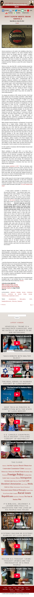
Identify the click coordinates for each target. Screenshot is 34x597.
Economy (26, 471)
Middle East (7, 487)
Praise (26, 587)
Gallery (22, 589)
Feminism (4, 475)
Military (11, 487)
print (18, 23)
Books (10, 587)
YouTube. (10, 12)
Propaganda (15, 493)
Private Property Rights (8, 493)
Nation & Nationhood (25, 487)
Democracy (5, 471)
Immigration (25, 477)
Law (23, 481)
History (18, 478)
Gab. (25, 10)
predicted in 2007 (14, 166)
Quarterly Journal (6, 288)
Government (12, 478)
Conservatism (7, 468)
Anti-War (9, 465)
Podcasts (11, 589)
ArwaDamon (12, 299)
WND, (3, 285)
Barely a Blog (21, 587)
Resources (12, 590)
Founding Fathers (28, 475)
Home (5, 587)
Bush (23, 292)
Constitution (15, 468)
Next (31, 304)
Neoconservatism (6, 490)
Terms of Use (20, 590)
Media (30, 484)
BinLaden (23, 299)
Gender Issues (6, 478)
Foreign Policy (16, 474)
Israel (20, 481)
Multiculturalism (17, 487)
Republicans (7, 496)
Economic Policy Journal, (11, 285)
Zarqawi (19, 301)
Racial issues (24, 493)
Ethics (31, 471)
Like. (13, 10)
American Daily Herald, (8, 286)
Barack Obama (16, 292)
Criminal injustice (28, 468)
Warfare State (14, 295)
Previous (3, 304)
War (19, 499)
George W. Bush (14, 294)
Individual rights (8, 481)
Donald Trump (19, 471)
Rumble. (18, 12)
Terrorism (5, 295)
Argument (15, 465)
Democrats (12, 471)
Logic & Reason (24, 484)
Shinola (21, 280)
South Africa (16, 496)
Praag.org (16, 286)
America (4, 465)
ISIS (30, 299)
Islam (30, 294)
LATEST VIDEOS (17, 322)
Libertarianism (15, 484)
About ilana (5, 589)
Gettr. (30, 10)
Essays (14, 587)
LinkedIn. (6, 10)
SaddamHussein (6, 301)
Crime (21, 468)
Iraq (24, 294)
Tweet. (19, 10)
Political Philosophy (19, 490)
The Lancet (12, 200)
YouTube (28, 589)
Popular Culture (29, 490)
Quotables (17, 589)
